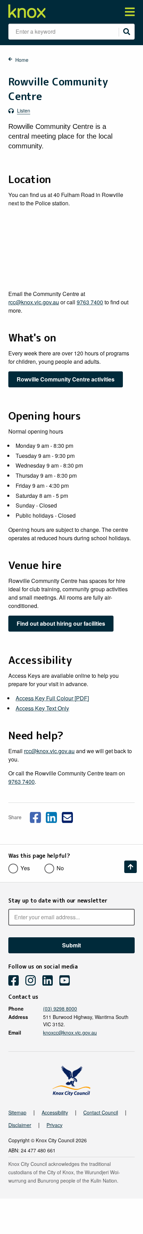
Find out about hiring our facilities (61, 623)
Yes (25, 868)
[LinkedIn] (50, 981)
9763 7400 (90, 302)
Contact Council (100, 1112)
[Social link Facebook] (35, 816)
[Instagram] (33, 981)
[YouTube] (67, 981)
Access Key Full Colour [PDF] (52, 698)
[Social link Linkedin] (51, 816)
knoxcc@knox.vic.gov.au (70, 1032)
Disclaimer (19, 1124)
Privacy (54, 1124)
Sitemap (17, 1112)
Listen (23, 110)
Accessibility (55, 1112)
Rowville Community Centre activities (66, 379)
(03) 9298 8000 (60, 1008)
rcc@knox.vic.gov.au (33, 302)
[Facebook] (16, 981)
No (60, 868)
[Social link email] (67, 816)
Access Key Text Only (42, 708)
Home (21, 59)
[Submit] (127, 32)
